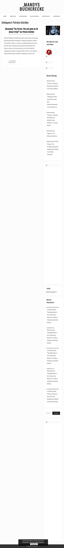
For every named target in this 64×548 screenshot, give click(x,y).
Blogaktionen (34, 16)
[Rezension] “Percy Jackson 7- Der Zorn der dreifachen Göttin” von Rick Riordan (53, 396)
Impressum (56, 16)
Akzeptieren (34, 544)
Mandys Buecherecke (28, 34)
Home (4, 16)
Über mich (13, 16)
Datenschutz (46, 16)
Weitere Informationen (39, 542)
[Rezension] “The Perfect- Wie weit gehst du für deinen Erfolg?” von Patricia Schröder (21, 30)
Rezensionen (23, 16)
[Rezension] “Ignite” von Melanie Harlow (52, 133)
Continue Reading (12, 61)
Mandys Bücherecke (32, 6)
